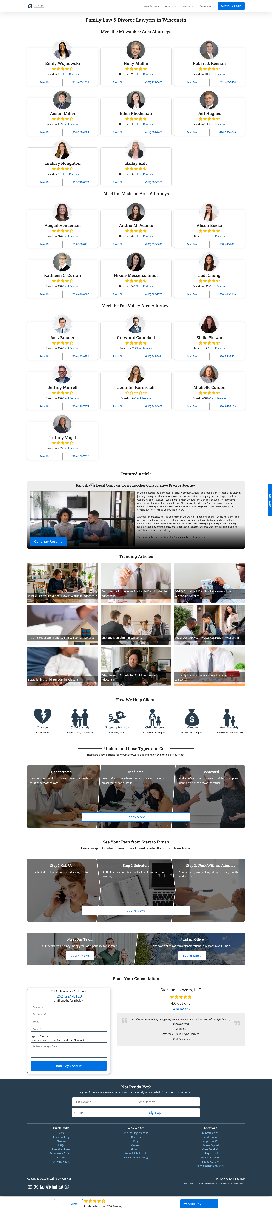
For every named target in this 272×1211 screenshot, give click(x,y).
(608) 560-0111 (80, 244)
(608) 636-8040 (153, 244)
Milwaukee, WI (210, 1133)
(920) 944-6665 (153, 406)
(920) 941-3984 (153, 356)
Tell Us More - (70, 1040)
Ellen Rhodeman (136, 113)
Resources (205, 5)
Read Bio (45, 82)
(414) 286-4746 (227, 132)
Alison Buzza (209, 225)
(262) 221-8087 (153, 82)
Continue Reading (48, 541)
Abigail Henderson (63, 225)
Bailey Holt (136, 163)
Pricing (61, 1157)
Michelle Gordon (209, 387)
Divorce (42, 727)
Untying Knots (61, 1161)
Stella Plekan (209, 337)
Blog (136, 1141)
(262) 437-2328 (80, 82)
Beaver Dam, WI (210, 1157)
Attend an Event (61, 1149)
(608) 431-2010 (227, 294)
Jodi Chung (209, 275)
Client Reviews (70, 74)
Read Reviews (68, 1204)
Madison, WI (210, 1137)
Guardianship (229, 727)
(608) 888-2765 (153, 294)
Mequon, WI (211, 1153)
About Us (136, 1149)
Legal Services (151, 5)
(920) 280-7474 (80, 406)
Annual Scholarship (136, 1153)
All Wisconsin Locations (211, 1165)
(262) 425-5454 (227, 82)
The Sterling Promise (136, 1133)
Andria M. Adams (136, 225)
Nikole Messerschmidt (136, 275)
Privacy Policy (224, 1178)
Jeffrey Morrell (62, 387)
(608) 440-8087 (80, 294)
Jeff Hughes (209, 113)
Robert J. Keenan (209, 63)
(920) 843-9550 (80, 356)
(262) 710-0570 (80, 182)
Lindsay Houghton (63, 163)
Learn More (136, 817)
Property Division (117, 727)
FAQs (61, 1145)
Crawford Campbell (136, 337)
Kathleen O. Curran (62, 275)
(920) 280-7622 (80, 456)
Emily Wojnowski (62, 63)
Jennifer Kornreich (136, 387)
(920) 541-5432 (227, 356)
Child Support (154, 727)
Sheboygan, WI (211, 1161)
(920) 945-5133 (227, 406)
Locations (188, 5)
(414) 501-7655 (153, 132)
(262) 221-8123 (231, 6)
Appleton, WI (210, 1141)
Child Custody (80, 727)
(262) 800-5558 (153, 182)
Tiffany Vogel (62, 437)
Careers (136, 1145)
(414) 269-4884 (80, 132)
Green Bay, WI (210, 1145)
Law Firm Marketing (136, 1157)
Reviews (181, 1008)
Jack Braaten (63, 337)
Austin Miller (62, 113)
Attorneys (170, 5)
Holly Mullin (136, 63)
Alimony (192, 727)
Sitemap (240, 1178)
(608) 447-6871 (227, 244)
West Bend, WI (210, 1149)
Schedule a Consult (61, 1153)
